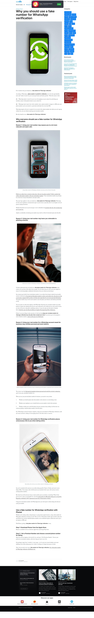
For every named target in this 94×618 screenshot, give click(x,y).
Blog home (76, 1)
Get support (70, 1)
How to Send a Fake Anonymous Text (27, 583)
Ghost (74, 607)
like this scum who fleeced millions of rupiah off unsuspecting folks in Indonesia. (37, 310)
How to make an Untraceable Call (27, 578)
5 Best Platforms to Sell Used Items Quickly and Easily (27, 573)
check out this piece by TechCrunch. (35, 316)
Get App (59, 4)
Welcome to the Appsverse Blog (24, 607)
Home (65, 1)
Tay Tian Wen (21, 560)
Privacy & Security (30, 4)
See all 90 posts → (24, 588)
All (24, 4)
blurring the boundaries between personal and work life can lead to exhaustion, (43, 391)
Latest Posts (70, 607)
